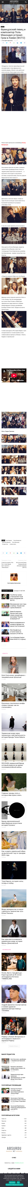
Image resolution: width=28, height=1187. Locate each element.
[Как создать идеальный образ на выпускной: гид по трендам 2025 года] (14, 840)
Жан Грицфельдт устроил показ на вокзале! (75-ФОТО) (16, 631)
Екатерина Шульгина (7, 40)
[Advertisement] (14, 127)
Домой (2, 24)
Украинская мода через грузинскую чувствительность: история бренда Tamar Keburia (14, 735)
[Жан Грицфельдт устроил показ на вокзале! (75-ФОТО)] (5, 631)
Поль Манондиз (15, 542)
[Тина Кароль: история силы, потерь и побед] (14, 870)
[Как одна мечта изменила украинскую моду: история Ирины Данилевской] (14, 928)
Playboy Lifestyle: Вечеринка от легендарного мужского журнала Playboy (13, 1039)
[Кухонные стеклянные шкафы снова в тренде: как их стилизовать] (14, 692)
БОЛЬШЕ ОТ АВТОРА (19, 590)
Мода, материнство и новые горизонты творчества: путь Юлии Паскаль (12, 911)
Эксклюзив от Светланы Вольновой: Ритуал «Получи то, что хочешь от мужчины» (18, 1100)
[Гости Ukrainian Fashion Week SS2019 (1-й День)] (5, 639)
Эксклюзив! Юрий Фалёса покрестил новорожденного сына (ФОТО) (18, 1107)
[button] (26, 2)
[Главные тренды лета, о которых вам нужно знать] (14, 782)
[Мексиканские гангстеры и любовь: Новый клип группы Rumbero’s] (5, 606)
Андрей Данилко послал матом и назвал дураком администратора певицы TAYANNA (14, 1008)
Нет (18, 1182)
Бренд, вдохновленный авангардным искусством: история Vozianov (12, 823)
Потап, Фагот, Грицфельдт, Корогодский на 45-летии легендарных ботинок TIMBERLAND (12, 976)
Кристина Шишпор (6, 542)
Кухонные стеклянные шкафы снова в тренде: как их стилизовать (13, 705)
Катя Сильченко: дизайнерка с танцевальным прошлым (13, 676)
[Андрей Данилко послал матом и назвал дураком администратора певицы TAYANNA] (14, 994)
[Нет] (26, 1180)
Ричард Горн (5, 544)
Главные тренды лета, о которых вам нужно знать (11, 794)
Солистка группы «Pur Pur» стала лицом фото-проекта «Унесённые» (7, 565)
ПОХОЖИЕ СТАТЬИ (7, 590)
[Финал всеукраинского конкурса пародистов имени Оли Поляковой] (5, 624)
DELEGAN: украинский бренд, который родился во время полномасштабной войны (13, 765)
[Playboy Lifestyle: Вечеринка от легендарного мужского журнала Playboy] (14, 1026)
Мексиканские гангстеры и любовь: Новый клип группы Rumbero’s (18, 605)
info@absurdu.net (19, 1163)
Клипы (7, 24)
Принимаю (12, 1182)
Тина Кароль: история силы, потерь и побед (12, 882)
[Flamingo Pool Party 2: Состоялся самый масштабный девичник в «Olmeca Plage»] (5, 1090)
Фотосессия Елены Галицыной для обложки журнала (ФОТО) (21, 565)
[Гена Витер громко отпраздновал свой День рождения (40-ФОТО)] (5, 596)
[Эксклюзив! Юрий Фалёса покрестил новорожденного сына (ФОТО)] (5, 1108)
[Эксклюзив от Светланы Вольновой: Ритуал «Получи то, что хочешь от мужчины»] (5, 1100)
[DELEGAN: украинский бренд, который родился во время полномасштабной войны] (14, 752)
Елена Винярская (17, 540)
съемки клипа (13, 544)
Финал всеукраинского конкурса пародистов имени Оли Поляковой (17, 624)
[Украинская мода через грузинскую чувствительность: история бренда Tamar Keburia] (14, 722)
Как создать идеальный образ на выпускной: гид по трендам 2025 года (13, 853)
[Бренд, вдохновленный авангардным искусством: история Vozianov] (14, 810)
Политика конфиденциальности (14, 1184)
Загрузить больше (13, 1046)
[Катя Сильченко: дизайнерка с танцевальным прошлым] (14, 665)
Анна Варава (9, 540)
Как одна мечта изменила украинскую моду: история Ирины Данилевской (12, 941)
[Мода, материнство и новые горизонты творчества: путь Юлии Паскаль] (14, 898)
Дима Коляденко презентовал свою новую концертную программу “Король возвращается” (16, 615)
